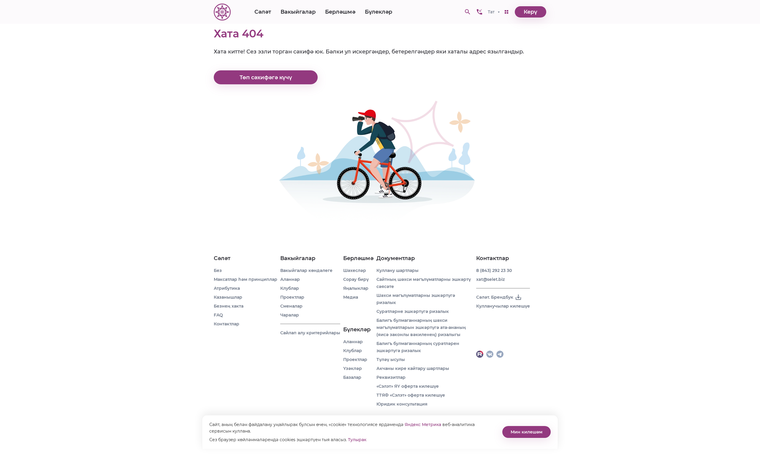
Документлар (395, 258)
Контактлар (226, 324)
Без (218, 270)
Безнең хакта (228, 306)
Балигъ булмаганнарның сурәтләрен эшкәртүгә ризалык (417, 347)
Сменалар (291, 306)
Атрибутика (227, 288)
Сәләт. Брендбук (494, 297)
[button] (479, 11)
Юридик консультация (402, 404)
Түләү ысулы (390, 359)
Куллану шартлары (397, 270)
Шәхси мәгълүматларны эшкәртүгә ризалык (415, 299)
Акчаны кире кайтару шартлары (412, 368)
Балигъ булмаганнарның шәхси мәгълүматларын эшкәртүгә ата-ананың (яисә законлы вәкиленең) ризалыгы (421, 327)
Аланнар (290, 279)
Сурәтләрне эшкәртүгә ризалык (412, 311)
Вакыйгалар (298, 12)
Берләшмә (340, 12)
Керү (530, 12)
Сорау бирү (356, 279)
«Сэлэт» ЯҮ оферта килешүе (407, 386)
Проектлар (292, 297)
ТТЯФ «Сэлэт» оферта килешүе (410, 395)
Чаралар (289, 315)
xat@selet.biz (490, 279)
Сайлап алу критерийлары (310, 332)
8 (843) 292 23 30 (494, 270)
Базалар (352, 377)
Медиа (350, 297)
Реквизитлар (391, 377)
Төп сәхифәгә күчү (266, 77)
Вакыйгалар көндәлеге (306, 270)
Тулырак (357, 439)
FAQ (218, 315)
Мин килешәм (526, 432)
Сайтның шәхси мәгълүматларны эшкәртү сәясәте (423, 283)
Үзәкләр (352, 368)
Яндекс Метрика (423, 424)
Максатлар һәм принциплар (245, 279)
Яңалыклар (355, 288)
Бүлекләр (378, 12)
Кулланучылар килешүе (503, 306)
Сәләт (262, 12)
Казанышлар (228, 297)
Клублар (289, 288)
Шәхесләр (354, 270)
